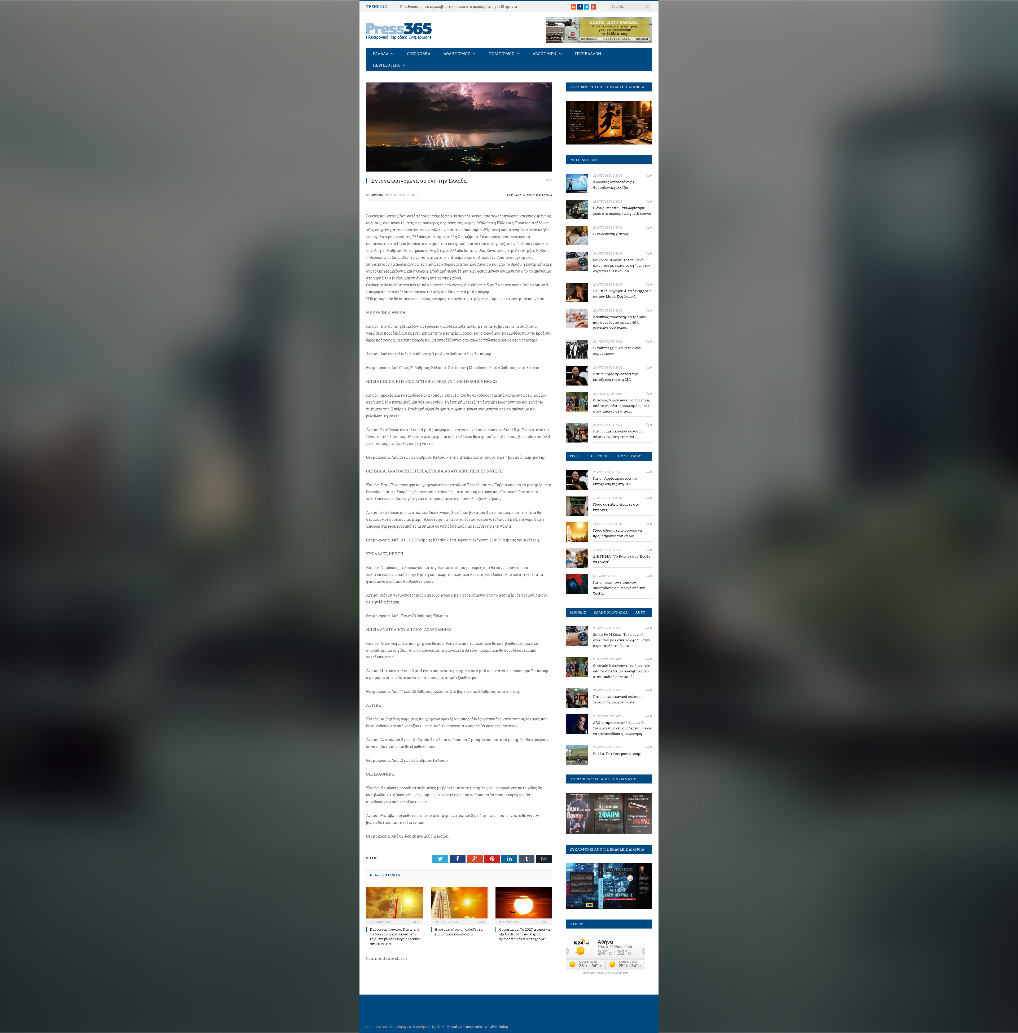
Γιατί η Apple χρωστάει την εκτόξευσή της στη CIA (615, 376)
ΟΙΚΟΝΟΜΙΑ (418, 53)
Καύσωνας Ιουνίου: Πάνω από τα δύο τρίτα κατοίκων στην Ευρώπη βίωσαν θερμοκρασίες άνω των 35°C (395, 936)
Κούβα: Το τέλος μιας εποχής (617, 753)
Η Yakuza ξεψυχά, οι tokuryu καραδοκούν (617, 350)
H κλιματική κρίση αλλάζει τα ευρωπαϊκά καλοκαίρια (458, 931)
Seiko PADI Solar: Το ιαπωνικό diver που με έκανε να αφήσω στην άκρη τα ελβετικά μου (621, 265)
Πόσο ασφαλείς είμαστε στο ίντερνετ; (616, 507)
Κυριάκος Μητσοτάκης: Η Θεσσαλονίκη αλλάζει (614, 185)
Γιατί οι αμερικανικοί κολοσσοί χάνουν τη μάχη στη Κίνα (618, 434)
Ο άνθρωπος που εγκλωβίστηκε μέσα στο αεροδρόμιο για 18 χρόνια (458, 6)
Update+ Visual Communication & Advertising (470, 1026)
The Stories (599, 456)
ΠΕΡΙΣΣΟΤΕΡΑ (386, 65)
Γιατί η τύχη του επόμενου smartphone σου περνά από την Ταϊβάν (619, 588)
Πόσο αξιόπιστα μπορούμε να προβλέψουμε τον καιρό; (617, 533)
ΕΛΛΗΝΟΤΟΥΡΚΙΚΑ (611, 612)
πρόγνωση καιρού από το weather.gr (605, 972)
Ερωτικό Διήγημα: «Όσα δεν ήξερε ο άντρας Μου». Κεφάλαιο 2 (622, 293)
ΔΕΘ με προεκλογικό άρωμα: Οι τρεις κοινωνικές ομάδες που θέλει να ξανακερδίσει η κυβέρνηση (622, 728)
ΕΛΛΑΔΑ (380, 53)
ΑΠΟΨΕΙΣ (577, 612)
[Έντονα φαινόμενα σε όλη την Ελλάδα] (459, 170)
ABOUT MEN (544, 53)
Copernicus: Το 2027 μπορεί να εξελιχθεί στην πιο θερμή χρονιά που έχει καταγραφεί (524, 934)
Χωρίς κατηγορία (539, 195)
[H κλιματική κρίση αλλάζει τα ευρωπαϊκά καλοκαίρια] (459, 905)
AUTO (640, 612)
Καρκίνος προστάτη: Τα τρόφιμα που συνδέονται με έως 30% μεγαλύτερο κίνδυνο (619, 322)
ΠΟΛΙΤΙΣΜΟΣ (501, 53)
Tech (574, 456)
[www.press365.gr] (399, 30)
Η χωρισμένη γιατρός (611, 233)
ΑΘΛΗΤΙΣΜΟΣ (457, 53)
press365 (377, 195)
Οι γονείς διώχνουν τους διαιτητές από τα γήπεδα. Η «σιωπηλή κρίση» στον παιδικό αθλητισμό (621, 406)
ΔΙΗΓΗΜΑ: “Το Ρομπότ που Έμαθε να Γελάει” (621, 559)
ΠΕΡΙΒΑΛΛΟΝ (588, 53)
